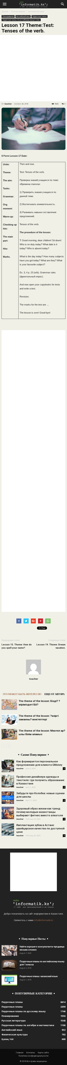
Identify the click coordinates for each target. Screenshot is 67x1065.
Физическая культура (15, 1034)
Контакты (30, 1052)
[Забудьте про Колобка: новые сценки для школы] (8, 798)
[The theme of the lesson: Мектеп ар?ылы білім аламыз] (9, 734)
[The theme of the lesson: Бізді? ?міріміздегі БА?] (9, 704)
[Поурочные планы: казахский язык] (9, 980)
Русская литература (14, 1020)
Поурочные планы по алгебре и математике (28, 1025)
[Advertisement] (33, 68)
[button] (62, 4)
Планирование (18, 11)
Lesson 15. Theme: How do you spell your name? (17, 646)
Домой (5, 11)
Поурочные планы (39, 16)
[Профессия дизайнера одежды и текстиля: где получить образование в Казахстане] (8, 781)
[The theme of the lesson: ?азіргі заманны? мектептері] (9, 719)
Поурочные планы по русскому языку (24, 1011)
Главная (19, 1052)
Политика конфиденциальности (33, 1055)
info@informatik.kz (43, 920)
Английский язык (36, 11)
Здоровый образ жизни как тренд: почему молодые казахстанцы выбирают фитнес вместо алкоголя (39, 812)
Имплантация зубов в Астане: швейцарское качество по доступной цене (40, 828)
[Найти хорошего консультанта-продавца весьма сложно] (9, 950)
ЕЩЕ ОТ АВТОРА (54, 694)
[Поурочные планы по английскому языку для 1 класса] (9, 965)
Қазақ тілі (7, 1039)
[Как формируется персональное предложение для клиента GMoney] (8, 766)
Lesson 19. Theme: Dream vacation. (50, 646)
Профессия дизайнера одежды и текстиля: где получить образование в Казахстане (40, 780)
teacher (8, 104)
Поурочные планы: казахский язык (39, 976)
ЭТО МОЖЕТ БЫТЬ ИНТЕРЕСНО (21, 694)
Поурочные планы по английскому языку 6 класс (21, 20)
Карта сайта (43, 1052)
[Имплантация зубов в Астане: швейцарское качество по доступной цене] (8, 829)
